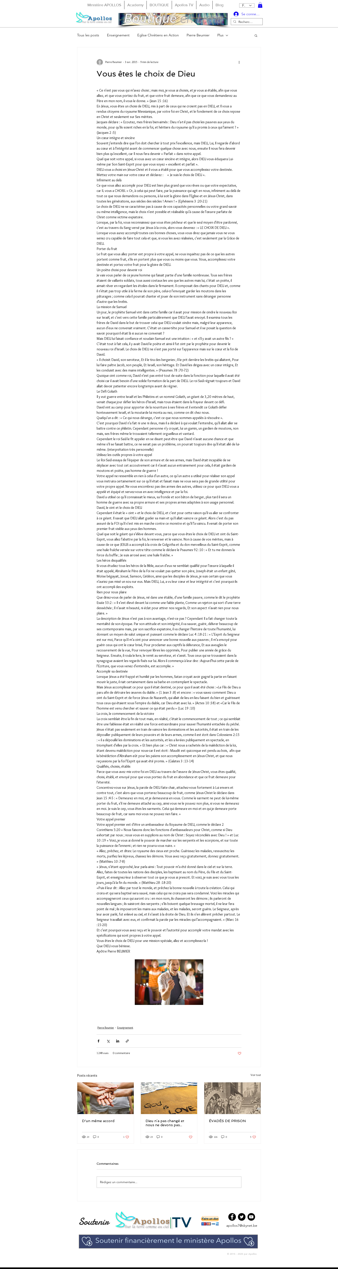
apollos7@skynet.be (241, 1225)
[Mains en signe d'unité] (105, 1098)
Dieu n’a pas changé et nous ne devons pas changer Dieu (165, 1123)
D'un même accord (98, 1121)
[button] (260, 5)
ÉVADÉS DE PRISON (227, 1121)
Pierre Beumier (198, 35)
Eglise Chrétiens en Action (158, 35)
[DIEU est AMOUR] (169, 1098)
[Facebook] (232, 1217)
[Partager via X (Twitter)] (108, 1041)
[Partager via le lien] (127, 1041)
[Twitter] (241, 1217)
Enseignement (118, 35)
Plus (220, 35)
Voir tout (256, 1075)
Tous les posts (88, 35)
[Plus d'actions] (239, 62)
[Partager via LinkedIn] (118, 1041)
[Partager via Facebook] (98, 1041)
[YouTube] (251, 1217)
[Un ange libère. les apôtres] (232, 1098)
